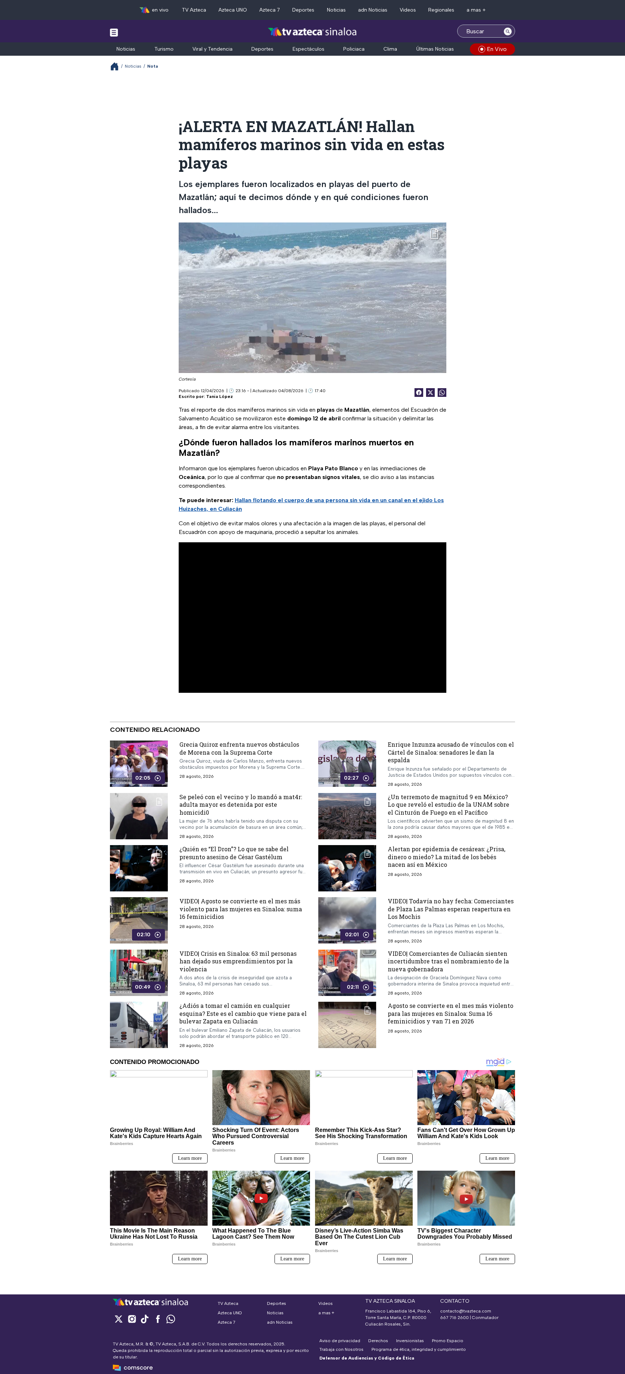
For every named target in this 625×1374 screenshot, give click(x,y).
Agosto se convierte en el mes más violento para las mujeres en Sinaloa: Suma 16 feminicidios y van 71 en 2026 (450, 1013)
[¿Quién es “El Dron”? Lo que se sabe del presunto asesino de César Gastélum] (139, 868)
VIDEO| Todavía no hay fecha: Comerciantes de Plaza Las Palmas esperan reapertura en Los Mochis (451, 908)
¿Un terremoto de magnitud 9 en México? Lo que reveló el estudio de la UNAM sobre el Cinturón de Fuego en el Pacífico (448, 804)
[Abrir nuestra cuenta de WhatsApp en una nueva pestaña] (170, 1318)
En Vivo (497, 49)
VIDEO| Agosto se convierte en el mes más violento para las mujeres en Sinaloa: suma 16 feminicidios (240, 908)
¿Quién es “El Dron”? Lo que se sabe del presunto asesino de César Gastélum (234, 853)
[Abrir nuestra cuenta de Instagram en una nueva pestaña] (131, 1318)
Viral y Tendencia (212, 49)
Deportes (303, 10)
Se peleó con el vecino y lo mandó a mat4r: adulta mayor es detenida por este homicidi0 (240, 804)
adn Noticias (372, 10)
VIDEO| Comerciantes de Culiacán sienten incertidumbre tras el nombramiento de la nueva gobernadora (448, 961)
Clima (390, 49)
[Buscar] (508, 31)
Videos (408, 10)
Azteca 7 (269, 10)
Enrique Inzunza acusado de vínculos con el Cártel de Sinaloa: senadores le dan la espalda (451, 752)
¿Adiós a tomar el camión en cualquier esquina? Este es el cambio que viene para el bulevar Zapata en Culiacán (243, 1013)
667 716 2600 (454, 1317)
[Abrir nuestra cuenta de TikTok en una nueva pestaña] (144, 1318)
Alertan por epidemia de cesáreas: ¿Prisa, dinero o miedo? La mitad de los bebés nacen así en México (446, 856)
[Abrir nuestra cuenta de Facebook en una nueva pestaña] (157, 1318)
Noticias (336, 10)
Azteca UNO (232, 10)
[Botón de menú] (114, 32)
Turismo (164, 49)
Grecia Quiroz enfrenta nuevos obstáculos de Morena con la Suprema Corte (239, 748)
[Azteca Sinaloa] (312, 32)
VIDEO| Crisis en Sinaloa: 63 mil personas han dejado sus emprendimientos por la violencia (238, 961)
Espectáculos (308, 49)
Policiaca (354, 49)
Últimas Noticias (435, 49)
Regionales (441, 10)
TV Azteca (194, 10)
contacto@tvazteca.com (465, 1311)
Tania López (219, 396)
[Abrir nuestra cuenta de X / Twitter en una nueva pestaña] (118, 1318)
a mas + (476, 10)
